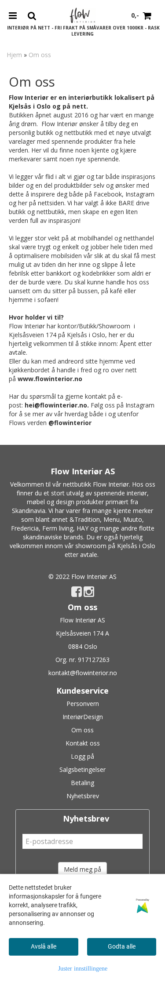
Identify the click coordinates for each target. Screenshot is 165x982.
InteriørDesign (82, 717)
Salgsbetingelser (82, 769)
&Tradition (85, 519)
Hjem (14, 55)
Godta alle (122, 946)
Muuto (132, 519)
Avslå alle (43, 946)
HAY (82, 528)
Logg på (82, 756)
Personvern (82, 703)
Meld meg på (82, 869)
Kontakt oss (83, 743)
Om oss (40, 55)
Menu (111, 519)
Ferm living (57, 528)
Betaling (82, 782)
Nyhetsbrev (82, 796)
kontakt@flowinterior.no (82, 673)
